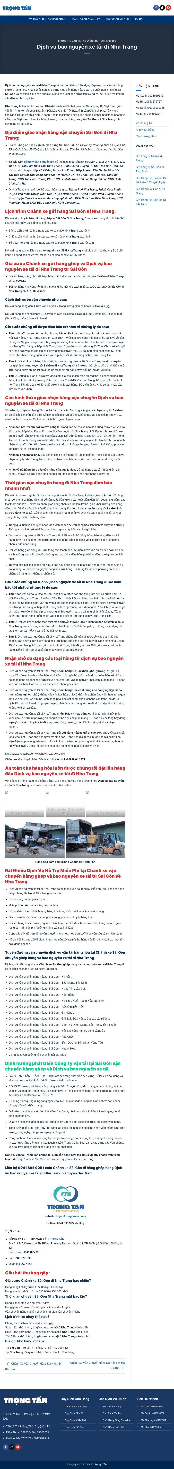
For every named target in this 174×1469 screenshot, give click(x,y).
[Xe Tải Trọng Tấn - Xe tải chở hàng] (17, 8)
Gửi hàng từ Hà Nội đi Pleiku (149, 158)
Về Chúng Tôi (144, 123)
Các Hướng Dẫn (146, 136)
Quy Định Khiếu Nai (75, 1420)
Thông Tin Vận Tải (70, 41)
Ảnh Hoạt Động (145, 129)
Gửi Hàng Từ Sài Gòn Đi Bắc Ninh (151, 202)
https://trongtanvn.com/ (71, 1216)
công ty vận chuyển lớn (39, 161)
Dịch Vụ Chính (57, 19)
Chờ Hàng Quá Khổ (113, 1427)
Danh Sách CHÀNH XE (86, 19)
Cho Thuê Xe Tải (112, 1413)
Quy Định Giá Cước (75, 1427)
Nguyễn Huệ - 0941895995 (99, 41)
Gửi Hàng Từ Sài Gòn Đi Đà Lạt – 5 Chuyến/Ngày (151, 180)
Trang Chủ (36, 19)
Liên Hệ (138, 19)
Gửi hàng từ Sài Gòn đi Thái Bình (150, 169)
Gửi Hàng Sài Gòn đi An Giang (150, 191)
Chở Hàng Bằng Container (117, 1420)
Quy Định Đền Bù (74, 1413)
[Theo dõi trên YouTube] (168, 8)
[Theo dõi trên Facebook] (156, 8)
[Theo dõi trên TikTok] (162, 8)
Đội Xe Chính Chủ (117, 19)
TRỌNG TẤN (56, 1239)
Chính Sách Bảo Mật (76, 1406)
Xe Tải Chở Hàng (112, 1406)
